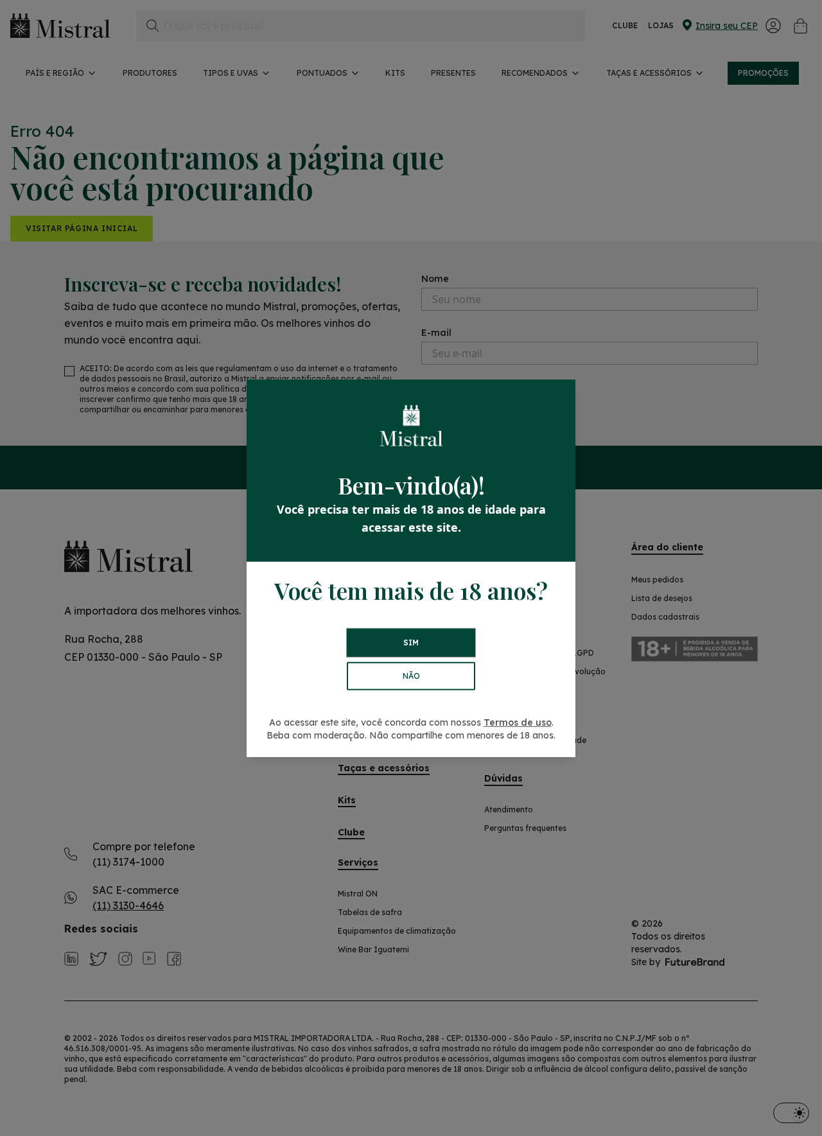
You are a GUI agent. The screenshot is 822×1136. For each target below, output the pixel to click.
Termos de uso (518, 722)
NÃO (411, 676)
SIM (411, 642)
